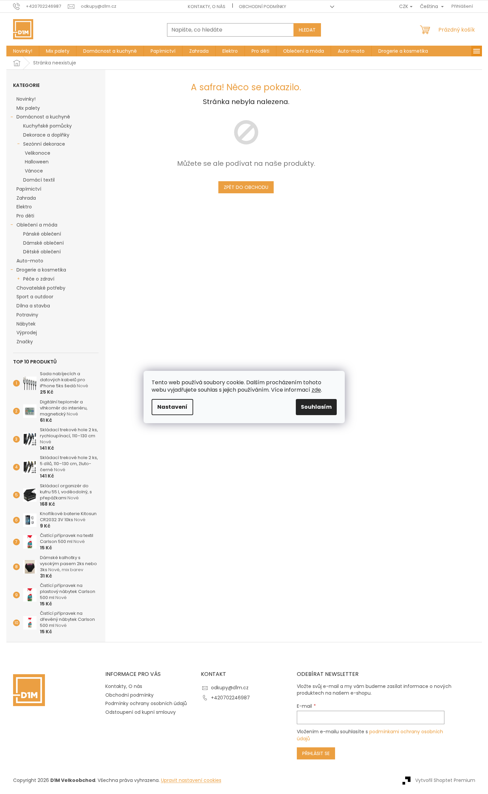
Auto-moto (29, 260)
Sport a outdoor (34, 296)
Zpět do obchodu (246, 187)
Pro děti (25, 215)
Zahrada (26, 198)
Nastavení (172, 407)
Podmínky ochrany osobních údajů (146, 703)
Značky (24, 341)
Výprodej (26, 332)
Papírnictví (28, 189)
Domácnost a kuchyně (43, 116)
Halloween (37, 161)
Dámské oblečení (43, 243)
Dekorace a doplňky (46, 135)
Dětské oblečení (42, 251)
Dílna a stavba (33, 305)
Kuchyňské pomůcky (47, 125)
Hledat (307, 30)
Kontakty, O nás (206, 6)
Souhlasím (316, 407)
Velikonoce (37, 153)
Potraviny (27, 314)
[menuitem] (22, 51)
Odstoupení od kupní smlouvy (140, 712)
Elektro (24, 206)
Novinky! (26, 99)
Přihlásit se (316, 753)
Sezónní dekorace (44, 144)
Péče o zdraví (38, 279)
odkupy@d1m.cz (230, 687)
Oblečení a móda (36, 224)
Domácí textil (39, 180)
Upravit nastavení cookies (191, 780)
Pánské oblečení (42, 234)
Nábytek (26, 323)
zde (316, 390)
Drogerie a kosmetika (41, 269)
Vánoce (34, 170)
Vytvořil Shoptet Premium (445, 780)
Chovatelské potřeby (40, 288)
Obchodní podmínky (262, 6)
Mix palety (28, 108)
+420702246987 (230, 697)
